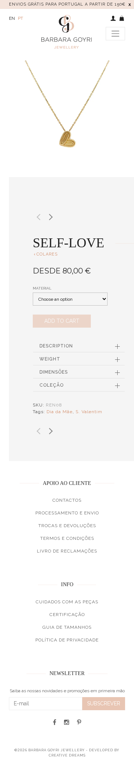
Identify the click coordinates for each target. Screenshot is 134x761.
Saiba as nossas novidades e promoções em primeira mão (67, 690)
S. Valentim (89, 411)
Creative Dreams (67, 755)
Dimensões (53, 372)
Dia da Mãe (60, 411)
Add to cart (61, 321)
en (12, 18)
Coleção (51, 385)
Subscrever (103, 703)
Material (42, 288)
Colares (45, 254)
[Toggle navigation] (115, 33)
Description (56, 346)
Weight (49, 359)
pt (20, 18)
